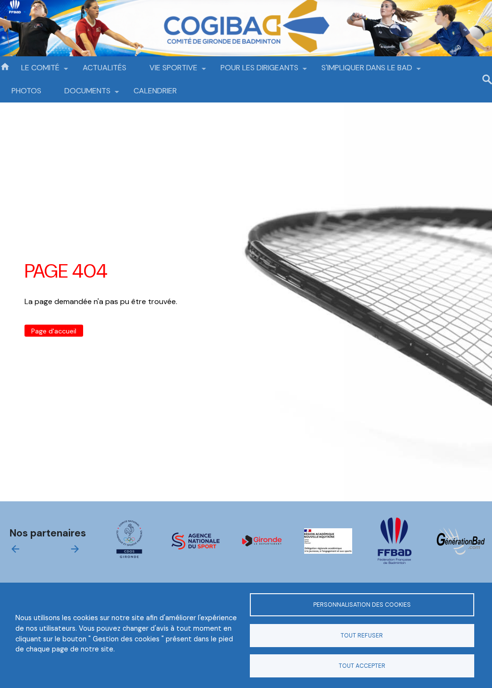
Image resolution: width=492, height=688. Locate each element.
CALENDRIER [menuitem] (155, 91)
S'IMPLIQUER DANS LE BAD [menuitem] (361, 71)
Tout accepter (362, 666)
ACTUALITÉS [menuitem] (104, 68)
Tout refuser (362, 635)
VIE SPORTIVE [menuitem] (167, 71)
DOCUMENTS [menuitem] (82, 94)
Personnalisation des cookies (362, 605)
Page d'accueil (53, 330)
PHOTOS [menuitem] (26, 91)
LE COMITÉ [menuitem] (35, 71)
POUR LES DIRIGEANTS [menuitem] (253, 71)
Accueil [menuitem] (5, 66)
